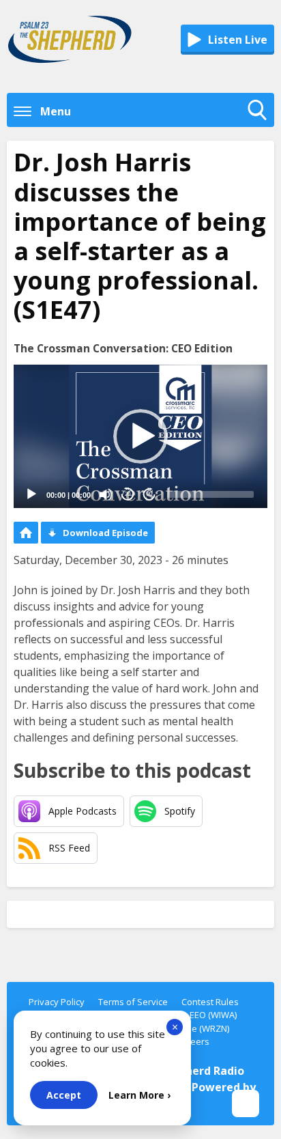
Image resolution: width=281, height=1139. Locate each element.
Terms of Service (133, 1002)
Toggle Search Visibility (260, 123)
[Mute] (106, 494)
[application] (140, 436)
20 (127, 494)
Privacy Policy (57, 1002)
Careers (192, 1041)
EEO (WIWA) (213, 1015)
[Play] (31, 494)
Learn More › (139, 1094)
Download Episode (105, 532)
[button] (140, 436)
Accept (63, 1094)
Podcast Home (26, 533)
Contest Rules (210, 1002)
